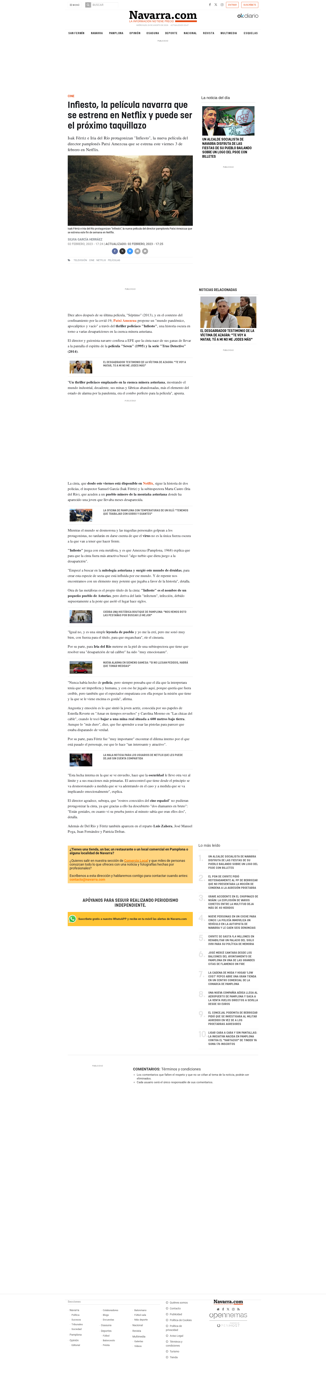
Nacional (190, 33)
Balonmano (140, 1310)
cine (91, 260)
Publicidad (176, 1314)
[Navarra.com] (163, 15)
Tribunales (77, 1324)
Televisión (80, 260)
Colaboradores (110, 1310)
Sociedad (77, 1329)
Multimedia (229, 33)
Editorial (76, 1345)
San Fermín (76, 33)
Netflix (148, 483)
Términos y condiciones (181, 1069)
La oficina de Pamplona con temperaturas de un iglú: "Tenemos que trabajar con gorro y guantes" (145, 512)
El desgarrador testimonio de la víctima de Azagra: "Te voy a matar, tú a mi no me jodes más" (144, 364)
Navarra (97, 33)
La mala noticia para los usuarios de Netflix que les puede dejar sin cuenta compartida (143, 757)
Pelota (106, 1345)
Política (75, 1315)
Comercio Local (136, 861)
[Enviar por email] (137, 251)
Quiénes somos (179, 1302)
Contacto (175, 1308)
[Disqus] (194, 1139)
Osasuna (152, 33)
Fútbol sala (140, 1315)
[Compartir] (115, 251)
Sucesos (76, 1319)
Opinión (135, 33)
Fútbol (106, 1335)
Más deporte (141, 1319)
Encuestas (108, 1319)
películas (114, 260)
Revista (208, 33)
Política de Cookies (181, 1320)
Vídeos (138, 1346)
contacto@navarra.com (87, 879)
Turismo (174, 1351)
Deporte (171, 33)
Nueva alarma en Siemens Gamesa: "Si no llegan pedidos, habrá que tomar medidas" (145, 664)
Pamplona (116, 33)
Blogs (106, 1315)
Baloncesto (109, 1340)
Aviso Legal (176, 1335)
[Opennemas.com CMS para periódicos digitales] (228, 1319)
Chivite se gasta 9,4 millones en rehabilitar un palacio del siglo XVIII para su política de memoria (231, 940)
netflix (101, 260)
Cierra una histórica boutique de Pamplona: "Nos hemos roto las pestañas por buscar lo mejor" (144, 614)
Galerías (138, 1341)
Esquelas (251, 33)
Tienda (174, 1357)
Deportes (106, 1331)
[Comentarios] (145, 251)
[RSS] (238, 1309)
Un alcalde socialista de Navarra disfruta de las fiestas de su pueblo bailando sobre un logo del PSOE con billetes (227, 148)
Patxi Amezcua (125, 320)
